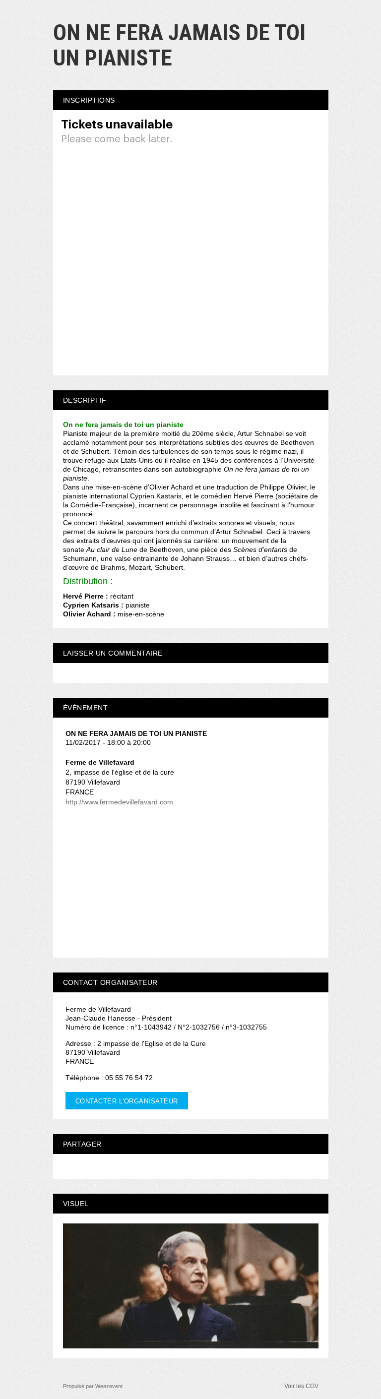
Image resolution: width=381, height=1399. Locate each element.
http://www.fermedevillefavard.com (119, 802)
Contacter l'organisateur (126, 1101)
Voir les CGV (301, 1386)
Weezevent (109, 1386)
